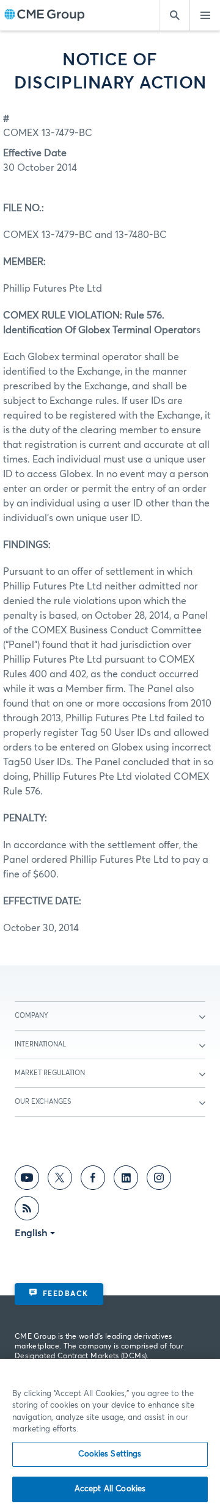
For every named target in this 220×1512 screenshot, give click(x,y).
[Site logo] (44, 15)
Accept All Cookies (110, 1489)
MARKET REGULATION (50, 1073)
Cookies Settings (109, 1454)
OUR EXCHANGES (43, 1101)
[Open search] (174, 15)
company (31, 1015)
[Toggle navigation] (204, 15)
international (40, 1044)
